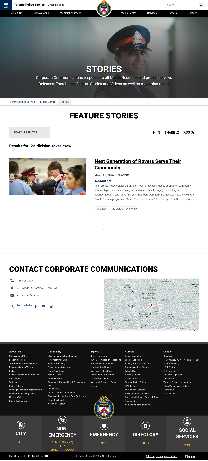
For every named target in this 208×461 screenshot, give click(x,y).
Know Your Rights (56, 371)
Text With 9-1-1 (170, 378)
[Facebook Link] (36, 305)
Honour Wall (15, 397)
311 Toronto (169, 371)
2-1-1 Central (169, 367)
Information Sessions (135, 389)
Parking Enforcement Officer (138, 363)
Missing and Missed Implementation (26, 389)
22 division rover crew (124, 208)
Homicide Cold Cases (100, 367)
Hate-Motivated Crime (58, 360)
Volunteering (131, 401)
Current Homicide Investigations (105, 360)
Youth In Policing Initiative (137, 404)
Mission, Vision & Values (21, 367)
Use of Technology (18, 401)
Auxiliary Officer (132, 374)
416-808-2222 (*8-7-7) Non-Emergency (181, 360)
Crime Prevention (56, 378)
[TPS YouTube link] (46, 456)
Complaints (168, 389)
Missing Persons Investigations (63, 356)
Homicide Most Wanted (101, 363)
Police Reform (16, 386)
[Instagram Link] (51, 305)
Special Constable (133, 360)
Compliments (169, 393)
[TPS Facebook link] (33, 456)
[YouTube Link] (44, 305)
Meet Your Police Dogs (101, 371)
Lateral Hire (130, 371)
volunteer (102, 208)
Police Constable (133, 356)
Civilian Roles (131, 378)
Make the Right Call (172, 374)
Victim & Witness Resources (61, 392)
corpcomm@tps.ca (28, 295)
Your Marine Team (99, 378)
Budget (12, 371)
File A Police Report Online (176, 386)
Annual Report (15, 378)
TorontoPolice (24, 305)
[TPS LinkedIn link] (42, 456)
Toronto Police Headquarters (177, 382)
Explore (94, 351)
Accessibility (170, 456)
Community (54, 351)
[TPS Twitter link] (29, 456)
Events (93, 386)
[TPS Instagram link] (37, 456)
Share (172, 132)
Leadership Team (17, 360)
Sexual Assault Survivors (59, 367)
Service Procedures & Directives (24, 374)
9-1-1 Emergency (171, 363)
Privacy (159, 456)
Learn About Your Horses (102, 374)
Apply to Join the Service (137, 393)
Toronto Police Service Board (23, 363)
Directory (167, 356)
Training (13, 382)
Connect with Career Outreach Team (142, 397)
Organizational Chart (18, 356)
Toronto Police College (136, 382)
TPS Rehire (130, 386)
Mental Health (54, 374)
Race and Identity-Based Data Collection (67, 396)
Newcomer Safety (56, 403)
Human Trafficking (56, 363)
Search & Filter (25, 132)
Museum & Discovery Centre (22, 393)
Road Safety (53, 388)
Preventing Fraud (56, 400)
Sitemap (150, 456)
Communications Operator (137, 367)
